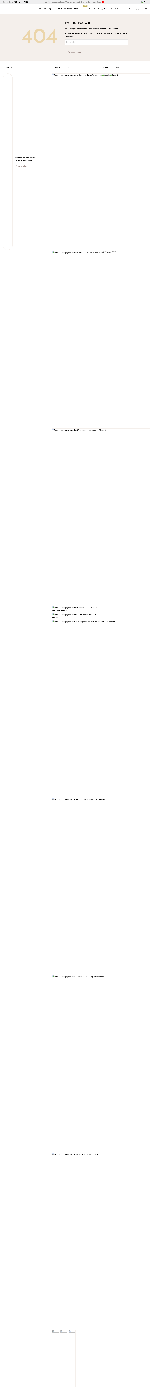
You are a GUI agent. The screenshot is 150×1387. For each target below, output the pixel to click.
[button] (42, 9)
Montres (42, 9)
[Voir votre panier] (145, 9)
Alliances (85, 9)
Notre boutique (112, 9)
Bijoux (52, 9)
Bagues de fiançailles (67, 9)
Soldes (95, 9)
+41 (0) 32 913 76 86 (20, 2)
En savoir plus (21, 166)
